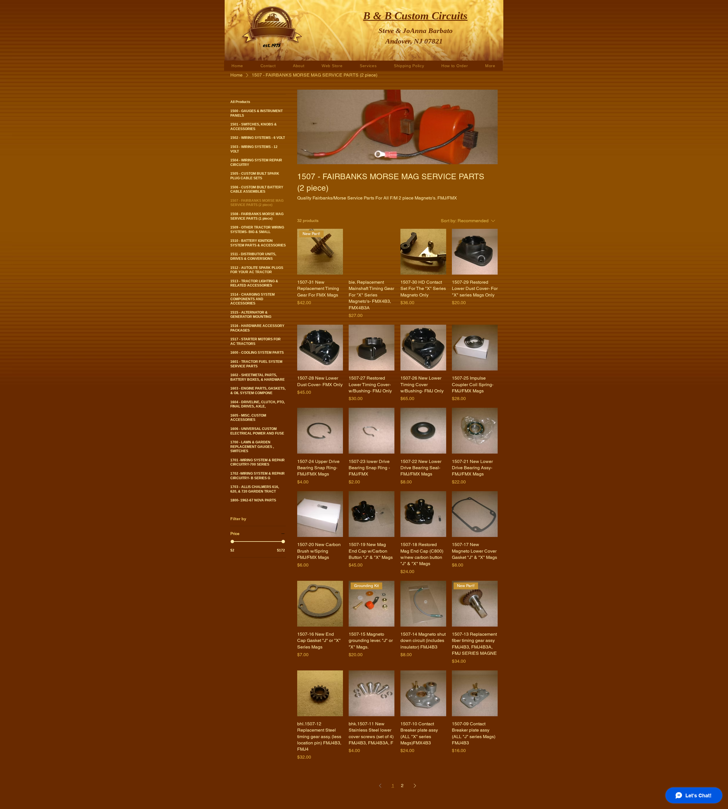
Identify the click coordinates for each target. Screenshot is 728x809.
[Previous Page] (380, 785)
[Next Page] (414, 785)
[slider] (232, 541)
